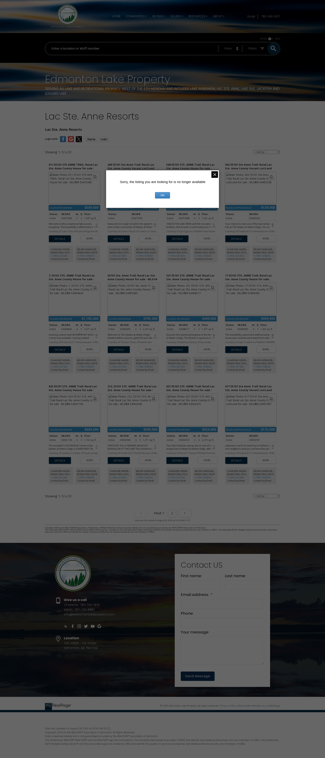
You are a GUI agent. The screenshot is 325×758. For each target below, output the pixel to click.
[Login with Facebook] (63, 141)
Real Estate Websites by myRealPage (259, 705)
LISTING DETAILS (60, 238)
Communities (135, 16)
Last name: (235, 575)
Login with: (51, 138)
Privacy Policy (228, 705)
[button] (66, 626)
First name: (191, 575)
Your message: (195, 632)
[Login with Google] (71, 141)
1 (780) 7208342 (85, 255)
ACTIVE (263, 38)
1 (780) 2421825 (59, 255)
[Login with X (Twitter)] (79, 141)
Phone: (187, 613)
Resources (197, 16)
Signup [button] (91, 139)
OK (162, 195)
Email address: (195, 594)
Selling (175, 16)
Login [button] (104, 139)
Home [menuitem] (116, 16)
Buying (158, 16)
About (217, 16)
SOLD (277, 38)
